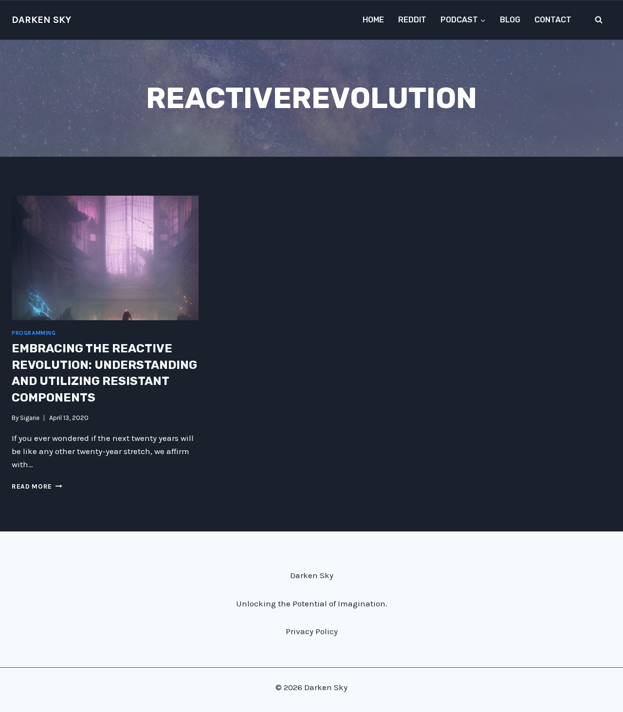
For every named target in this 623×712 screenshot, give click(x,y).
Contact (552, 19)
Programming (34, 332)
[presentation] (105, 258)
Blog (510, 19)
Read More (37, 486)
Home (373, 19)
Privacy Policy (312, 631)
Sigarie (29, 417)
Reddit (412, 19)
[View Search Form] (598, 20)
